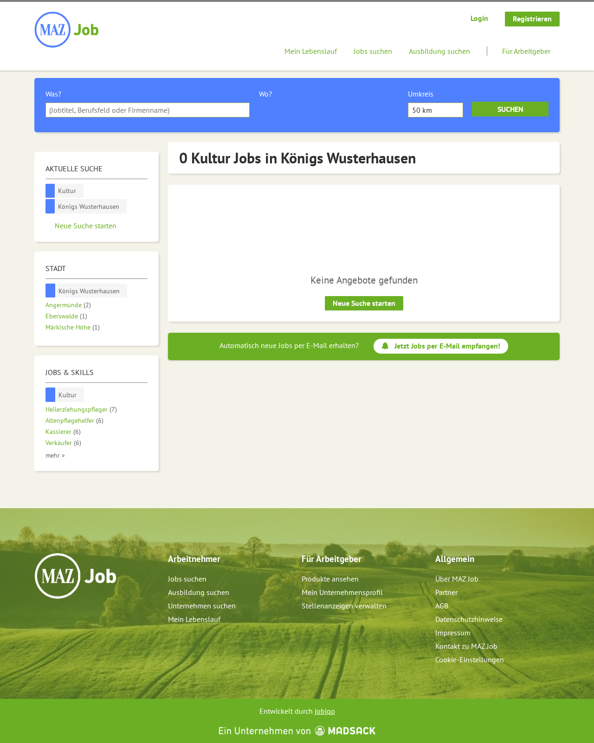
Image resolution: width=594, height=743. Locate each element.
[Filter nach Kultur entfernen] (50, 395)
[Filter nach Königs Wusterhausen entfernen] (50, 291)
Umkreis (420, 93)
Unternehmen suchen (202, 605)
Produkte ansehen (330, 578)
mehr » (55, 455)
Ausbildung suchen (439, 51)
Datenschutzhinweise (469, 619)
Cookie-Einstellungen (469, 659)
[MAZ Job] (67, 30)
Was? (53, 93)
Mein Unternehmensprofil (342, 592)
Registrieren (532, 18)
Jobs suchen (373, 51)
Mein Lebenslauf (310, 51)
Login (479, 18)
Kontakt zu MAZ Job (466, 646)
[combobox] (147, 110)
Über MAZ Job (456, 578)
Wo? (265, 93)
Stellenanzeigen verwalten (344, 605)
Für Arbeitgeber (526, 51)
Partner (446, 592)
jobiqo (325, 711)
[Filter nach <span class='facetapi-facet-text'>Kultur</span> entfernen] (50, 191)
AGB (441, 605)
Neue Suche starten (364, 303)
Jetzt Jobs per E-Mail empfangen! (447, 345)
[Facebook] (42, 618)
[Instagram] (57, 618)
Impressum (453, 632)
